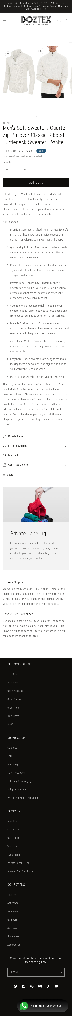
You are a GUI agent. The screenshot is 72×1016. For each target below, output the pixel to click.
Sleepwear (12, 928)
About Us (12, 821)
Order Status (14, 699)
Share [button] (10, 474)
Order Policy (14, 707)
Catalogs (12, 747)
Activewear (13, 902)
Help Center (13, 716)
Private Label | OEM (18, 862)
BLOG (10, 724)
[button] (5, 20)
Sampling (12, 764)
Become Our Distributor (20, 871)
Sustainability (15, 854)
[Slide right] (44, 116)
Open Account (15, 690)
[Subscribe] (60, 972)
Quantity (7, 162)
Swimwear (13, 911)
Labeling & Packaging (19, 781)
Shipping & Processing (19, 789)
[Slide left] (28, 116)
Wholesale (13, 846)
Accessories (13, 944)
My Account (13, 682)
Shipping (18, 156)
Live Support (14, 674)
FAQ (9, 756)
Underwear (13, 936)
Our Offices (13, 837)
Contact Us (13, 829)
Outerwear (12, 919)
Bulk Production (16, 772)
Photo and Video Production (23, 797)
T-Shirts (11, 894)
